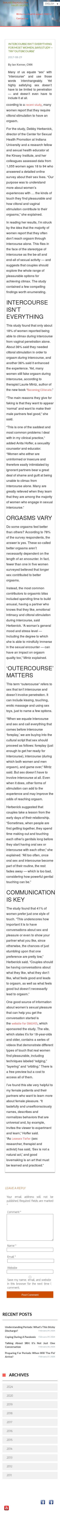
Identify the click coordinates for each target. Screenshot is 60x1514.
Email (11, 1257)
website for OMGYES (25, 1023)
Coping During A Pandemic (20, 1336)
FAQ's (47, 14)
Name (11, 1245)
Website (12, 1268)
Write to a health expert (29, 14)
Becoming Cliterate (40, 390)
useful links (29, 1498)
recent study (34, 105)
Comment (14, 1212)
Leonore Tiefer (21, 1139)
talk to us (11, 1498)
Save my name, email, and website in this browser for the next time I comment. (29, 1283)
